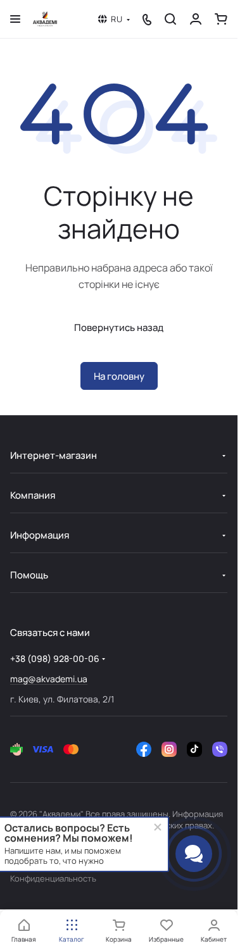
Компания (32, 495)
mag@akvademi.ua (48, 679)
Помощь (29, 575)
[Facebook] (143, 749)
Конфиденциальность (53, 878)
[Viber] (219, 749)
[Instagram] (169, 749)
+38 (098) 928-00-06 (54, 658)
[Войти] (195, 19)
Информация (39, 535)
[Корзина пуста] (221, 19)
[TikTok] (194, 749)
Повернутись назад (118, 327)
